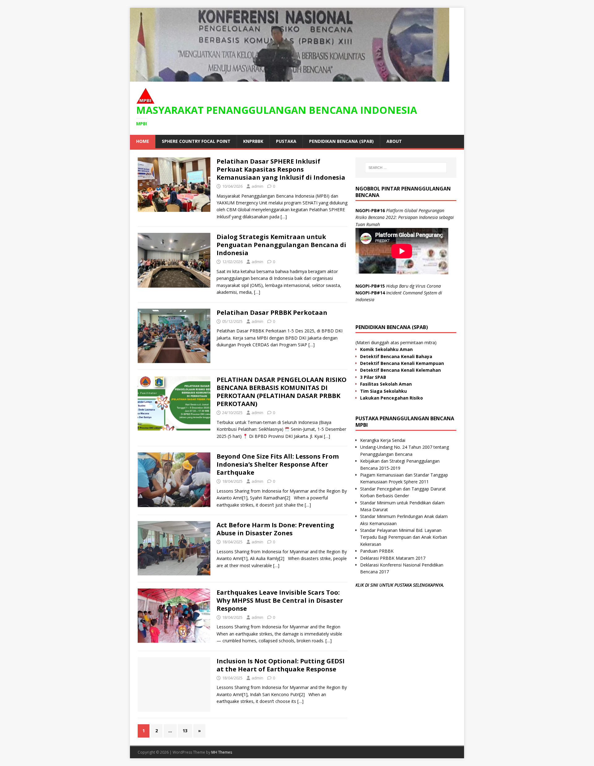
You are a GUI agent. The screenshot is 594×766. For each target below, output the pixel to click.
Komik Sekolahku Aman (386, 349)
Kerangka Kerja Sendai (382, 440)
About (394, 141)
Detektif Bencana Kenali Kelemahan (400, 370)
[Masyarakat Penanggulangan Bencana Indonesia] (289, 78)
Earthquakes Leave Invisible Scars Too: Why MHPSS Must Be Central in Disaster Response (280, 600)
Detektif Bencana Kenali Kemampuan (402, 363)
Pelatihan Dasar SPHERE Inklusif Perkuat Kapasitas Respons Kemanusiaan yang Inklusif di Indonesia (281, 169)
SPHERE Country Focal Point (196, 141)
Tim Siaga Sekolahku (383, 391)
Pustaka (286, 141)
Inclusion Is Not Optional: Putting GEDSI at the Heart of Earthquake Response (281, 665)
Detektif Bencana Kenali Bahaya (396, 356)
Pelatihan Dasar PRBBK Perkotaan (272, 312)
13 (185, 731)
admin (257, 186)
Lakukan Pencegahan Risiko (391, 398)
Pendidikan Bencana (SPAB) (341, 141)
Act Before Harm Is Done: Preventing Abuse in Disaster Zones (275, 529)
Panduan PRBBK (377, 551)
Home (142, 141)
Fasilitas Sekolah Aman (386, 384)
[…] (284, 217)
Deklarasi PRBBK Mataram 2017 (392, 558)
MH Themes (221, 752)
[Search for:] (405, 167)
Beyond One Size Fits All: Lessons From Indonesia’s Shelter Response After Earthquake (278, 464)
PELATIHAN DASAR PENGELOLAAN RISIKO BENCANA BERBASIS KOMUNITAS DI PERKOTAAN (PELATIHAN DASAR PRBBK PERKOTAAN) (281, 391)
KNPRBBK (253, 141)
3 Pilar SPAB (373, 377)
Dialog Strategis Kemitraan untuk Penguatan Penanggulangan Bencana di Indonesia (281, 245)
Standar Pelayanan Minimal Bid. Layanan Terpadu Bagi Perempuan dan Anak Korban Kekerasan (403, 537)
